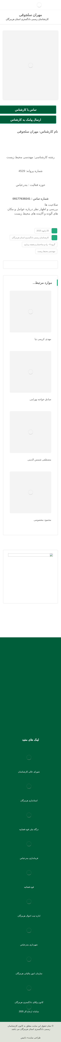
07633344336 (18, 681)
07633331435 (26, 686)
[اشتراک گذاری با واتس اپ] (43, 264)
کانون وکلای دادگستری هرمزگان (29, 1002)
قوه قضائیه (29, 887)
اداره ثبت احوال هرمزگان (29, 916)
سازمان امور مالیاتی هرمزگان (29, 973)
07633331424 (35, 681)
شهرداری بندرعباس (29, 944)
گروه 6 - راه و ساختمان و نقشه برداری (39, 244)
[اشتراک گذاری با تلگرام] (36, 264)
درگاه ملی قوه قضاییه (29, 829)
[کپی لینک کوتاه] (18, 264)
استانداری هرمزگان (29, 800)
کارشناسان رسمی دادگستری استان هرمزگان (30, 237)
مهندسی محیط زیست (46, 251)
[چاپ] (24, 264)
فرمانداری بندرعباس (29, 858)
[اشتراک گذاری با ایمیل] (30, 264)
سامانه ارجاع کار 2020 (29, 1011)
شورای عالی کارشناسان (29, 771)
